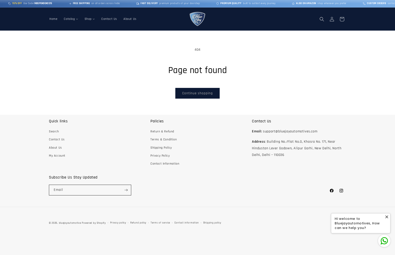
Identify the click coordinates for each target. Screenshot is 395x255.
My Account (57, 156)
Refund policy (138, 222)
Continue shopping (197, 93)
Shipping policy (212, 222)
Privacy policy (118, 222)
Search (54, 131)
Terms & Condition (163, 139)
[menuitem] (53, 19)
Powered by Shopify (94, 223)
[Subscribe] (126, 190)
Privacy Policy (160, 156)
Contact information (186, 222)
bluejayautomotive (70, 223)
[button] (322, 19)
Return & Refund (162, 131)
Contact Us (57, 139)
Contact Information (164, 164)
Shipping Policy (161, 148)
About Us (55, 148)
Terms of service (160, 222)
